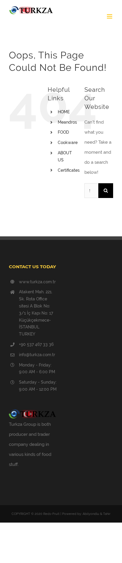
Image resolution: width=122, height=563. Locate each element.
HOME (64, 111)
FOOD (63, 132)
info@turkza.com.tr (37, 354)
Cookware (68, 142)
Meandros (67, 122)
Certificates (69, 170)
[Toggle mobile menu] (110, 16)
